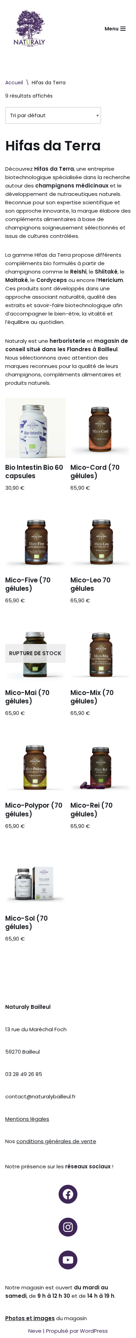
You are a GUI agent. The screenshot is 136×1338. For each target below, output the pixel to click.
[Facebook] (68, 1194)
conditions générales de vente (56, 1141)
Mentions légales (27, 1119)
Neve (34, 1331)
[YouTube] (68, 1260)
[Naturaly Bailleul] (29, 28)
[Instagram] (68, 1227)
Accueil (14, 82)
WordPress (94, 1331)
